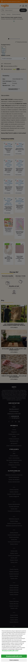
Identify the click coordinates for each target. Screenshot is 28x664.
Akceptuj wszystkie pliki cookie (14, 656)
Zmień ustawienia (14, 660)
